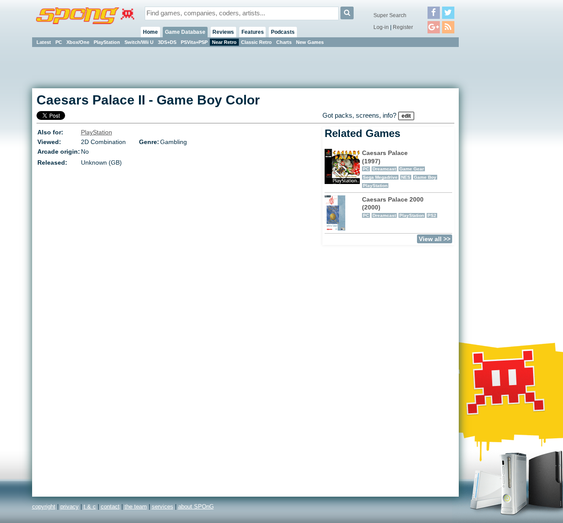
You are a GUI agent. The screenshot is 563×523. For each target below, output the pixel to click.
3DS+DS (167, 42)
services (162, 506)
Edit (406, 116)
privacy (69, 506)
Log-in (381, 27)
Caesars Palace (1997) (399, 168)
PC (58, 42)
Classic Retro (256, 42)
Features (252, 32)
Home (150, 32)
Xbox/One (77, 42)
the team (135, 506)
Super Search (389, 15)
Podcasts (283, 32)
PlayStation (107, 42)
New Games (310, 42)
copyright (43, 506)
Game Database (185, 32)
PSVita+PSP (194, 42)
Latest (44, 42)
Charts (284, 42)
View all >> (434, 238)
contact (110, 506)
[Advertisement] (498, 180)
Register (403, 27)
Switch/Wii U (139, 42)
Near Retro (224, 42)
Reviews (223, 32)
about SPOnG (196, 506)
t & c (90, 506)
